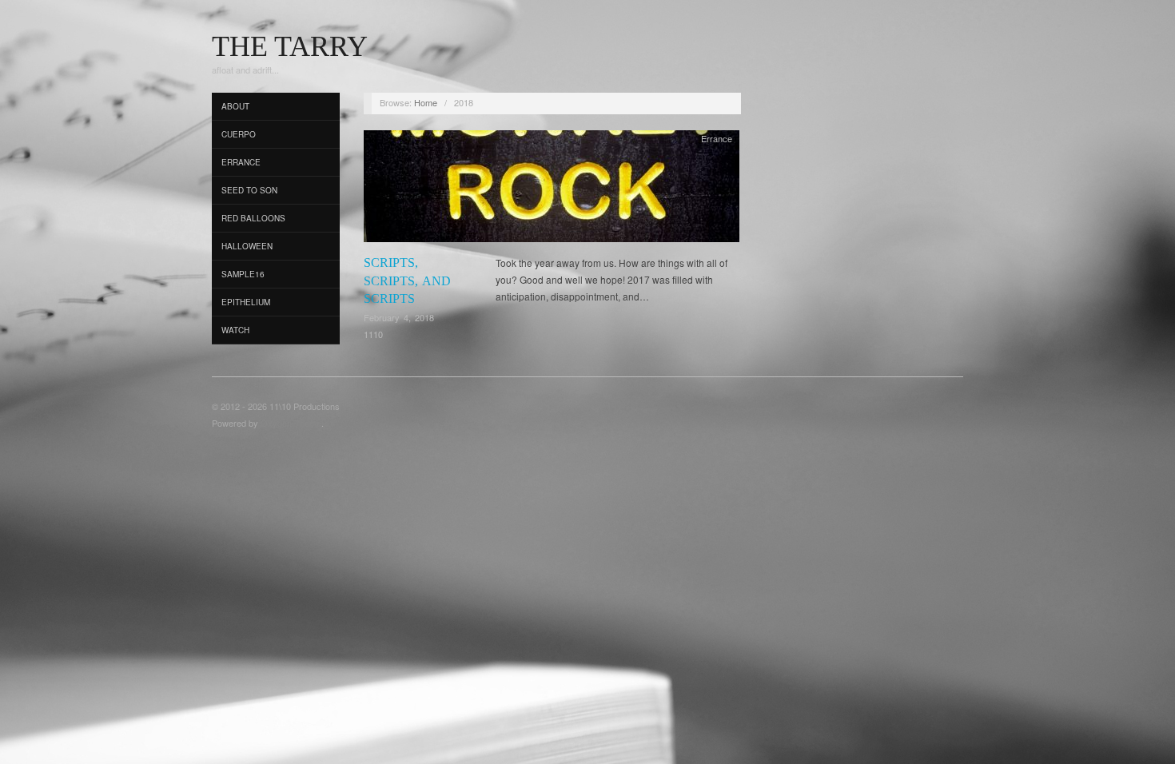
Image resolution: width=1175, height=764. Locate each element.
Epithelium (245, 302)
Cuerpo (238, 134)
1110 (373, 334)
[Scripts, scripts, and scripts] (551, 190)
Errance (241, 162)
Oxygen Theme (291, 422)
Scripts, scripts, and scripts (407, 280)
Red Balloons (253, 218)
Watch (235, 330)
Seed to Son (249, 190)
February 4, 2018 (399, 317)
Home (425, 102)
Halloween (247, 246)
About (235, 106)
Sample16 (243, 274)
